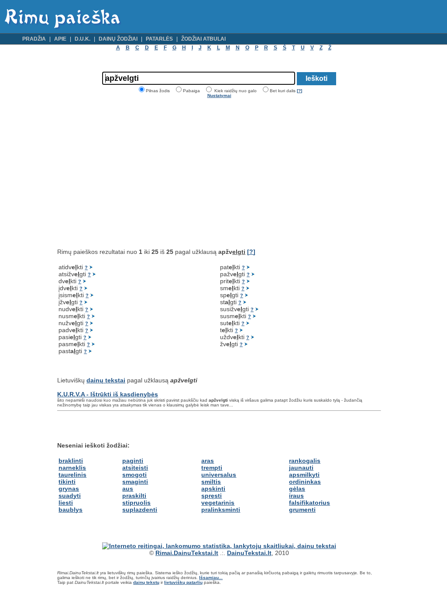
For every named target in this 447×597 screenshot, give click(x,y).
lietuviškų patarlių (183, 582)
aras (207, 460)
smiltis (211, 481)
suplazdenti (139, 509)
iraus (296, 495)
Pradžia (34, 39)
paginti (132, 460)
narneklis (72, 467)
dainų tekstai (105, 380)
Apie (60, 39)
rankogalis (304, 460)
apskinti (213, 488)
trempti (211, 467)
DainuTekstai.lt (249, 552)
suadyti (69, 495)
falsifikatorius (309, 502)
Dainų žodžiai (118, 39)
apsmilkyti (304, 474)
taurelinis (72, 474)
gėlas (297, 488)
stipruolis (136, 502)
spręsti (211, 495)
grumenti (302, 509)
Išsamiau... (211, 577)
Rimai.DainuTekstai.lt (186, 552)
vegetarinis (217, 502)
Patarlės (159, 39)
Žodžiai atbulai (203, 39)
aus (127, 488)
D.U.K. (82, 39)
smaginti (135, 481)
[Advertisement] (130, 173)
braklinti (70, 460)
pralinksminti (220, 509)
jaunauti (301, 467)
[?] (299, 90)
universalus (218, 474)
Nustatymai (219, 95)
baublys (70, 509)
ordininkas (305, 481)
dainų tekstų (146, 582)
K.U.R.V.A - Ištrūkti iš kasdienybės (107, 394)
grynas (68, 488)
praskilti (134, 495)
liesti (65, 502)
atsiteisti (135, 467)
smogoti (134, 474)
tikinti (67, 481)
